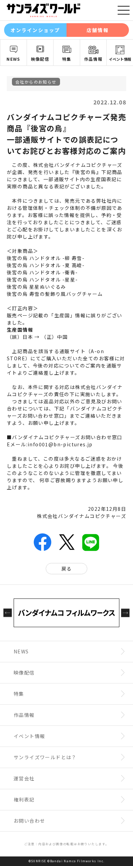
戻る (66, 568)
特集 (66, 59)
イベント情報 (120, 59)
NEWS (13, 59)
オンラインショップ (35, 30)
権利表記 (24, 799)
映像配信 (40, 59)
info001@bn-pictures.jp (60, 444)
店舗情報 (97, 30)
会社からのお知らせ (36, 82)
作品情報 (93, 59)
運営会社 (24, 778)
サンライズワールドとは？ (45, 757)
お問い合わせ (29, 820)
